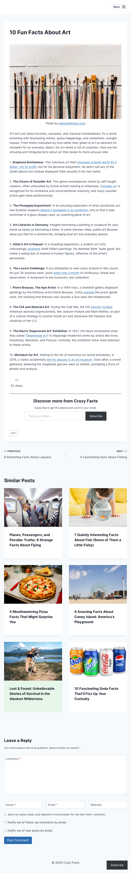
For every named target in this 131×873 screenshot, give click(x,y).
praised (89, 292)
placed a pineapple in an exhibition (64, 210)
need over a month (66, 273)
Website (95, 805)
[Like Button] (11, 380)
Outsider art (108, 186)
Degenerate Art (37, 335)
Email (53, 805)
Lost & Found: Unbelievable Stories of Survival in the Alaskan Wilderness (32, 694)
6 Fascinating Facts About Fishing (103, 454)
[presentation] (33, 507)
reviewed (33, 249)
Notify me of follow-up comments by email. (37, 822)
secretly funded (101, 307)
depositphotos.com (72, 123)
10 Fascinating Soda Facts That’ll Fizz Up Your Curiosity (96, 694)
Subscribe (96, 416)
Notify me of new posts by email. (30, 830)
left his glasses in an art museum (69, 359)
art (13, 433)
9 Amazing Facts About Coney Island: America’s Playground (94, 617)
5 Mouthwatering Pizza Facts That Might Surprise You (31, 617)
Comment (13, 759)
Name (11, 805)
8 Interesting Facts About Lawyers (27, 454)
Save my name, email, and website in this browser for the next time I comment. (57, 814)
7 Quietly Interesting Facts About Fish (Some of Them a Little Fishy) (97, 540)
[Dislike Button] (22, 380)
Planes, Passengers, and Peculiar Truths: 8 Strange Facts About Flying (31, 540)
